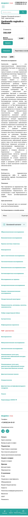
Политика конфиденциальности (6, 491)
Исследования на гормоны (10, 279)
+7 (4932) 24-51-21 (20, 4)
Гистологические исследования (12, 261)
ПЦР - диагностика (7, 331)
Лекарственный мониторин (11, 299)
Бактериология (6, 336)
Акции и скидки (6, 461)
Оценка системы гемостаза (10, 244)
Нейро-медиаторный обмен (10, 313)
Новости (4, 488)
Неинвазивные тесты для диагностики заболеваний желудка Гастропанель (13, 356)
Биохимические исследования (11, 238)
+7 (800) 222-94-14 (21, 2)
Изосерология (6, 249)
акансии (4, 494)
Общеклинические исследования (12, 232)
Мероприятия (5, 470)
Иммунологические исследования (12, 342)
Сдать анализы (6, 440)
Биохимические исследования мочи (13, 267)
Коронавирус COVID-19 (9, 400)
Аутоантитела (6, 319)
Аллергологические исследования (13, 285)
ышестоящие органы (6, 485)
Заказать (8, 43)
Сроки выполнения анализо (6, 455)
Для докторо (5, 467)
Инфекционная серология (10, 325)
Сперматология (6, 380)
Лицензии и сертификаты (6, 479)
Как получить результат (6, 452)
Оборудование (6, 482)
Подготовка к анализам (6, 449)
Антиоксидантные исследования (12, 273)
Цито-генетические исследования (13, 255)
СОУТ (3, 496)
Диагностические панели (10, 374)
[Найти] (23, 12)
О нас (3, 476)
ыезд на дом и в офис (6, 443)
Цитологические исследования (11, 348)
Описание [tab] (6, 51)
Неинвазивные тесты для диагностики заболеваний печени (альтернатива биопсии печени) (12, 366)
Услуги (3, 394)
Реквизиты (5, 499)
